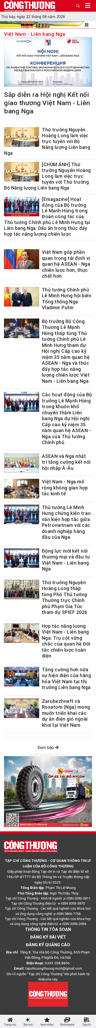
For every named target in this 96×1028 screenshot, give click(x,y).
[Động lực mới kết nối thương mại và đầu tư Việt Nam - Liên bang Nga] (21, 558)
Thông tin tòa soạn (48, 929)
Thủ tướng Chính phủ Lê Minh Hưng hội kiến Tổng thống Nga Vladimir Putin (66, 299)
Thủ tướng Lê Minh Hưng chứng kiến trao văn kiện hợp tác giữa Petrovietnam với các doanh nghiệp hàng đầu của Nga (66, 522)
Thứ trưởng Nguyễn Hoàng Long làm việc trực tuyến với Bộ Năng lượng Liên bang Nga (47, 141)
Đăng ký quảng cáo (48, 944)
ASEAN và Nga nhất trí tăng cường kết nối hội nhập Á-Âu (66, 462)
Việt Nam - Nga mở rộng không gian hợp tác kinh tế (65, 487)
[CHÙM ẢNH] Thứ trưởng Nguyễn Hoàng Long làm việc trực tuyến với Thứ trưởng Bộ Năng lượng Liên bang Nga (47, 176)
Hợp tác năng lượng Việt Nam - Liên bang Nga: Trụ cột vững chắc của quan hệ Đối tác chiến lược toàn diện (66, 641)
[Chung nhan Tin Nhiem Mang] (48, 994)
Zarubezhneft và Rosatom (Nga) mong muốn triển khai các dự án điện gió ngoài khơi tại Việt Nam (66, 713)
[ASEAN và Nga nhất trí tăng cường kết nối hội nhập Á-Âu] (21, 463)
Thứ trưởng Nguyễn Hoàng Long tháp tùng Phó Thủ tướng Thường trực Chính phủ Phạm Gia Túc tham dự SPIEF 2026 (64, 597)
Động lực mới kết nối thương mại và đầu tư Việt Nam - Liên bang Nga (66, 560)
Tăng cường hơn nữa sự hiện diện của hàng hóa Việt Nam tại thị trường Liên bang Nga (66, 678)
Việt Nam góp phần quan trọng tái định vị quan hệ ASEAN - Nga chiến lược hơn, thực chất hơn (66, 264)
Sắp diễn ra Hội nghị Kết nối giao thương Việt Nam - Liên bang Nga (47, 103)
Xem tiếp (46, 747)
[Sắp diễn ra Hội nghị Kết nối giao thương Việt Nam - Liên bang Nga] (48, 63)
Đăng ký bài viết (48, 937)
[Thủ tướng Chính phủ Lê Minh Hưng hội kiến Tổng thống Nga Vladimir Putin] (21, 297)
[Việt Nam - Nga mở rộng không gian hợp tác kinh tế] (21, 488)
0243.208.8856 (57, 963)
